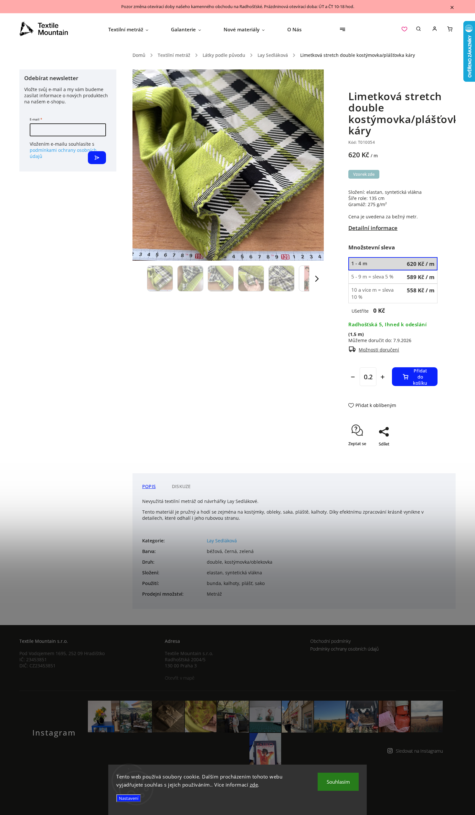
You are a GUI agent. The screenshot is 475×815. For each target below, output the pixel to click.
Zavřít (417, 462)
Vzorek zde (364, 174)
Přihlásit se (97, 157)
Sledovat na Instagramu (419, 751)
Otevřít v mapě (180, 678)
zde (254, 784)
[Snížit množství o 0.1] (353, 377)
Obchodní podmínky (330, 641)
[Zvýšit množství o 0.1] (382, 377)
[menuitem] (134, 29)
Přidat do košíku (420, 377)
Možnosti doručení (379, 350)
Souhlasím (338, 781)
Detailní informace (372, 228)
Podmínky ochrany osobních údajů (344, 649)
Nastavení (128, 798)
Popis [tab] (149, 486)
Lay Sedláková (222, 541)
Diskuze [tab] (181, 486)
